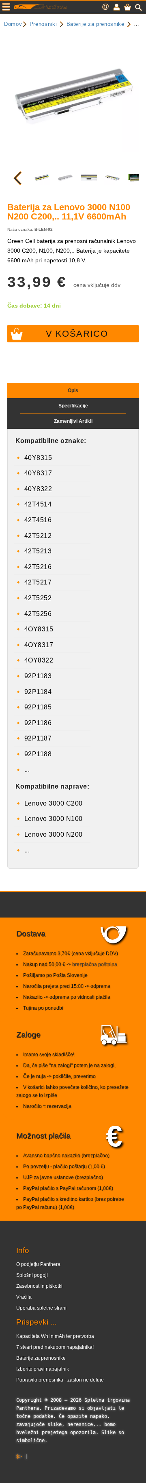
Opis (73, 390)
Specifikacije (73, 406)
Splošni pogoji (32, 1275)
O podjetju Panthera (38, 1264)
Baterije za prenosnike (41, 1358)
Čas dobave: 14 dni (34, 305)
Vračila (24, 1297)
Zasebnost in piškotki (39, 1286)
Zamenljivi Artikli (73, 421)
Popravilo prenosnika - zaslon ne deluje (60, 1380)
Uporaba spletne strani (41, 1308)
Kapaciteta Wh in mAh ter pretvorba (55, 1336)
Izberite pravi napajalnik (42, 1369)
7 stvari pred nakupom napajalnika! (55, 1347)
